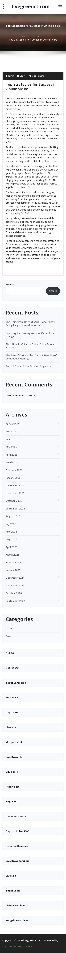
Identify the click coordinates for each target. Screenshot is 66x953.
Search (10, 284)
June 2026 (11, 439)
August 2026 (13, 423)
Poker (9, 636)
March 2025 (12, 554)
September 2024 (15, 600)
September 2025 (15, 508)
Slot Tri (10, 653)
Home (25, 36)
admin (10, 75)
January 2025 (13, 570)
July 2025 (11, 524)
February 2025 (14, 562)
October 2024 (14, 593)
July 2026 (11, 431)
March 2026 (12, 462)
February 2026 (14, 470)
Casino (36, 36)
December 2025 (15, 485)
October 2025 (14, 500)
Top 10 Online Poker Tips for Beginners (28, 366)
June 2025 (11, 531)
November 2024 (15, 585)
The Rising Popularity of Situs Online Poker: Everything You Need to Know (30, 323)
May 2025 (11, 539)
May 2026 (11, 446)
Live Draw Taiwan (16, 816)
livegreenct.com (31, 6)
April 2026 (11, 454)
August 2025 (13, 516)
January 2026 (13, 477)
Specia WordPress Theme (17, 946)
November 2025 (15, 493)
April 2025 (11, 547)
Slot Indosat (12, 667)
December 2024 (15, 577)
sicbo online (38, 75)
